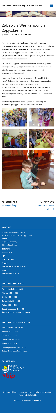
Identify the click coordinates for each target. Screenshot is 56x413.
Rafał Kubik (32, 395)
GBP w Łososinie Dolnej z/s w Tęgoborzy (22, 5)
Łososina (27, 35)
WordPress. (37, 401)
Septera (26, 401)
